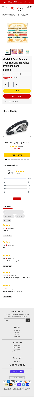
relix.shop (9, 388)
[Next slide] (31, 52)
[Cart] (31, 7)
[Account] (28, 7)
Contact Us (17, 361)
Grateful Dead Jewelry (12, 14)
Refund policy (27, 388)
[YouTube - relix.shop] (21, 365)
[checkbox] (7, 220)
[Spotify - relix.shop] (24, 365)
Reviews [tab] (7, 206)
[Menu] (3, 7)
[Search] (6, 7)
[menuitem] (8, 52)
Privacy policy (7, 389)
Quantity (5, 81)
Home (3, 14)
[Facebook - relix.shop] (13, 365)
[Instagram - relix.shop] (16, 365)
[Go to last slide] (3, 52)
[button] (17, 179)
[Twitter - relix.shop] (10, 365)
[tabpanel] (17, 254)
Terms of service (17, 389)
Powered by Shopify (18, 388)
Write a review (17, 199)
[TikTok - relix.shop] (18, 365)
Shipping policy (26, 389)
